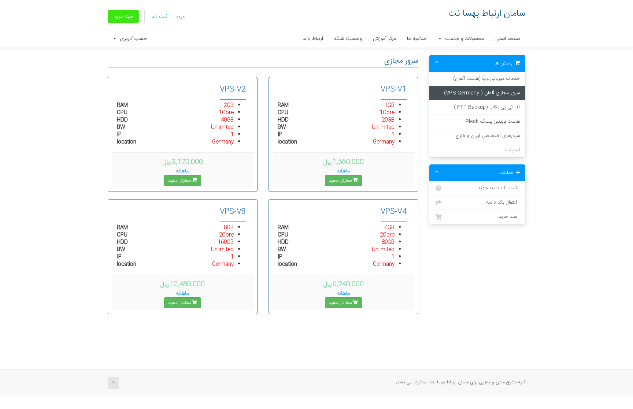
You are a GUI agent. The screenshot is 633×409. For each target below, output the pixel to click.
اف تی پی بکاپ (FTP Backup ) (487, 107)
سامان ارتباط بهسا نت (486, 13)
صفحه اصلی (507, 38)
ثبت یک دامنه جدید (499, 188)
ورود (180, 16)
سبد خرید (123, 16)
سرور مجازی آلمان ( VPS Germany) (482, 93)
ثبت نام (159, 16)
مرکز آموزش (384, 38)
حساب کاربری (132, 38)
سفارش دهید (341, 180)
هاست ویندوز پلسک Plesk (493, 122)
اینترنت (512, 150)
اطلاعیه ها (417, 38)
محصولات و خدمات (463, 38)
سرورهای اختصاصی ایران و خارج (487, 136)
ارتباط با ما (313, 38)
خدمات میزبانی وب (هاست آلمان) (486, 79)
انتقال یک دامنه (503, 202)
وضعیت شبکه (348, 38)
